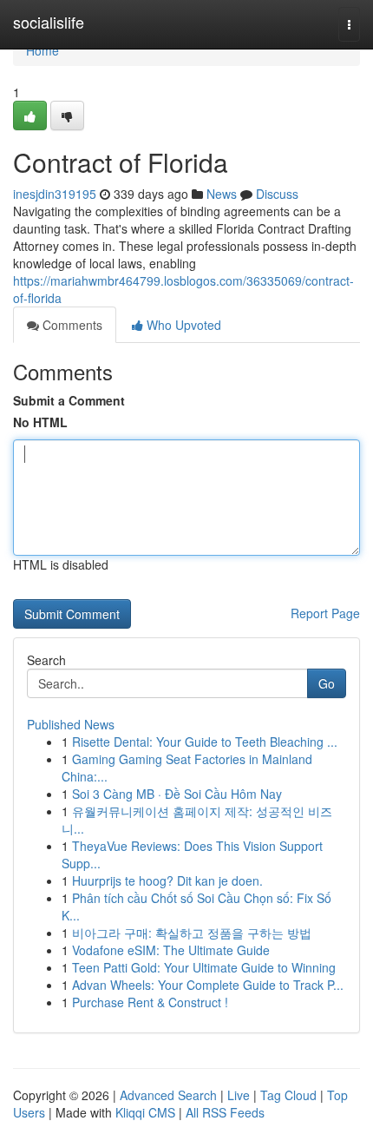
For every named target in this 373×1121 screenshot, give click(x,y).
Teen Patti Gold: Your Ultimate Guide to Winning (204, 967)
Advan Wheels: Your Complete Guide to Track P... (208, 984)
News (221, 193)
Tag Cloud (288, 1095)
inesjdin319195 (54, 193)
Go (326, 683)
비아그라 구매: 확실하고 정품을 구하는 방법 (191, 932)
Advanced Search (168, 1095)
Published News (71, 724)
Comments (70, 324)
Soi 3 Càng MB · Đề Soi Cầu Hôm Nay (177, 793)
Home (42, 50)
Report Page (325, 613)
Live (238, 1095)
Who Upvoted (182, 324)
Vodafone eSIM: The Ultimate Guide (171, 950)
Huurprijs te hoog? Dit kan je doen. (167, 880)
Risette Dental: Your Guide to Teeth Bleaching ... (204, 741)
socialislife (48, 21)
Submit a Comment (69, 400)
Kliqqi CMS (145, 1112)
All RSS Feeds (225, 1112)
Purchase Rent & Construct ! (150, 1002)
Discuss (277, 193)
